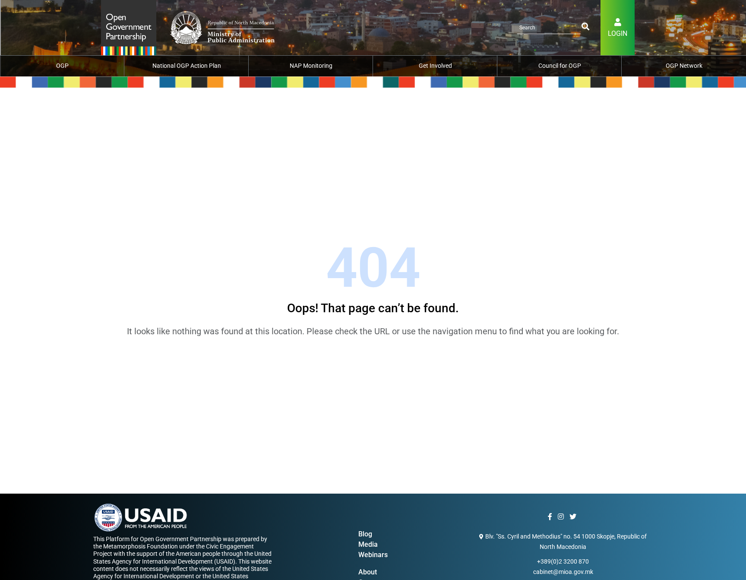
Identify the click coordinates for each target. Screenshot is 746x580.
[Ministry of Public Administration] (128, 27)
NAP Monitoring (311, 65)
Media (368, 544)
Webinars (373, 555)
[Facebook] (551, 517)
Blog (365, 534)
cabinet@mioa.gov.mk (563, 571)
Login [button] (617, 33)
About (367, 572)
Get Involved (435, 65)
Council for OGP (559, 65)
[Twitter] (574, 517)
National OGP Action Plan (186, 65)
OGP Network (684, 65)
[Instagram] (562, 517)
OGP (62, 65)
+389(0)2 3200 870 (563, 561)
